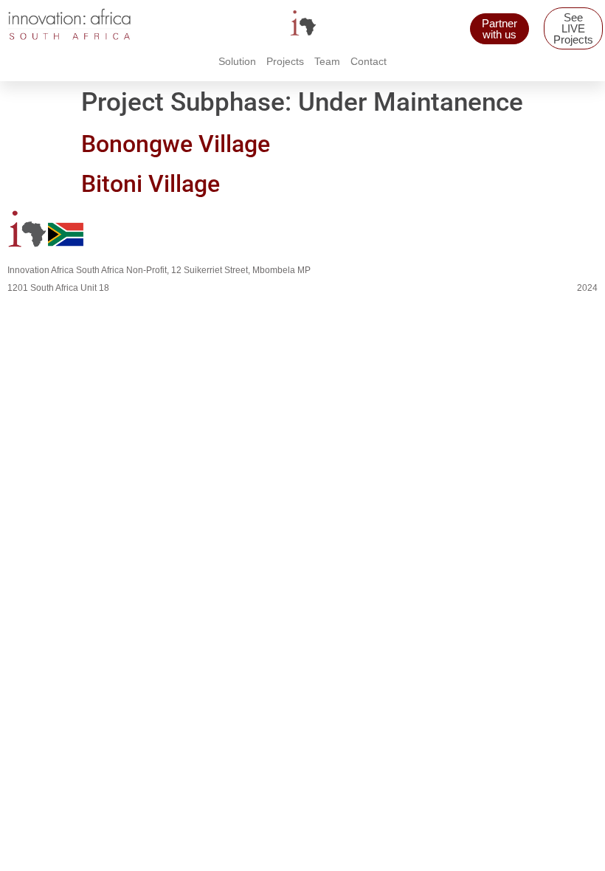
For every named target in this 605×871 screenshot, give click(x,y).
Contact (368, 61)
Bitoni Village (150, 184)
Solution (237, 61)
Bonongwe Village (175, 144)
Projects (285, 61)
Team (327, 61)
